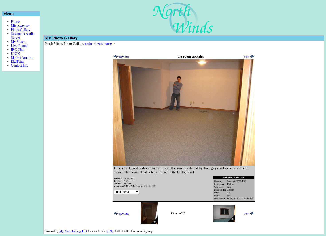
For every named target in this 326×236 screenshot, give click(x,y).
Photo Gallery (20, 29)
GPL (110, 231)
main (88, 43)
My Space (18, 41)
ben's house (104, 43)
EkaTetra (17, 61)
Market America (22, 57)
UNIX (15, 53)
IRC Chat (17, 49)
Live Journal (19, 45)
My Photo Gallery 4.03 (73, 231)
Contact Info (19, 65)
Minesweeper (20, 25)
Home (15, 21)
